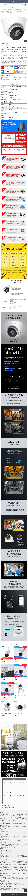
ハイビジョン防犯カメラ (12, 8)
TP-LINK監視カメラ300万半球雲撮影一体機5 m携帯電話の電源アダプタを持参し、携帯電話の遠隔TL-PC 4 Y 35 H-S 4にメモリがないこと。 (14, 11)
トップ (2, 8)
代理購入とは (7, 75)
